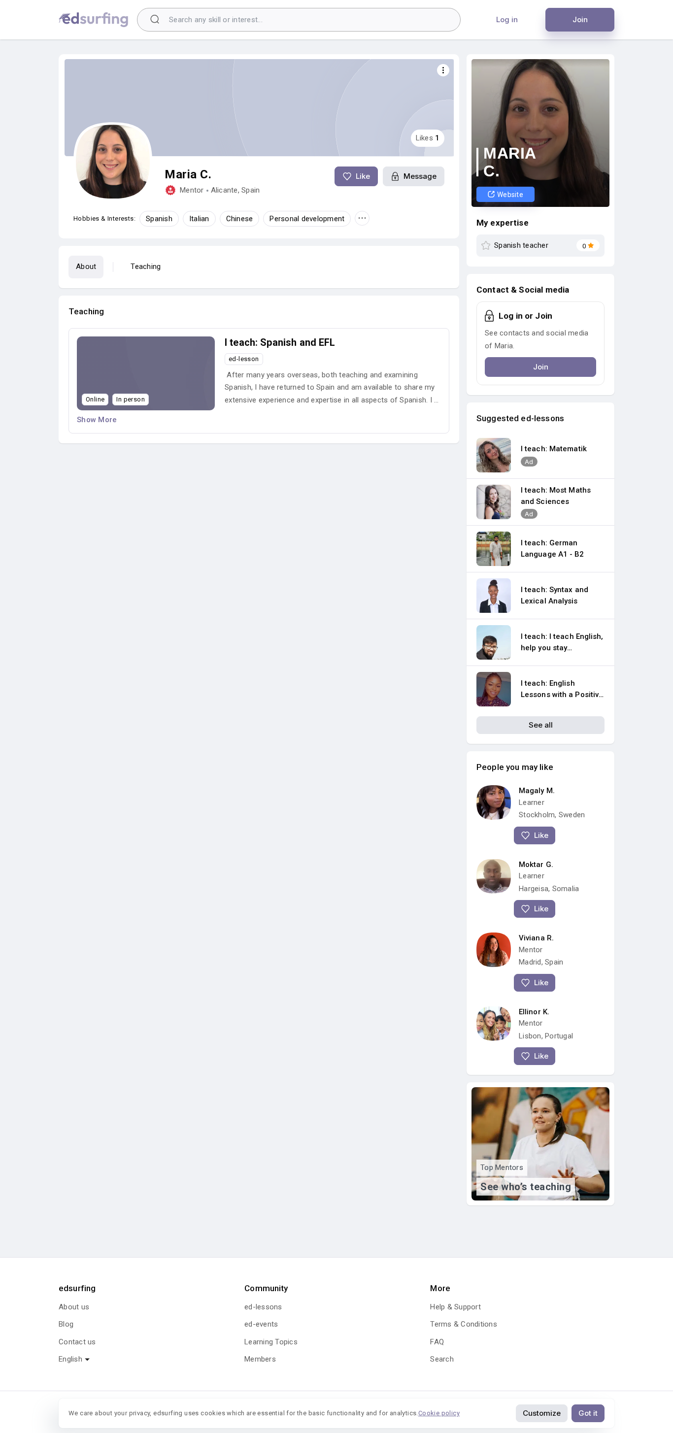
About (86, 266)
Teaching (146, 266)
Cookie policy (439, 1413)
